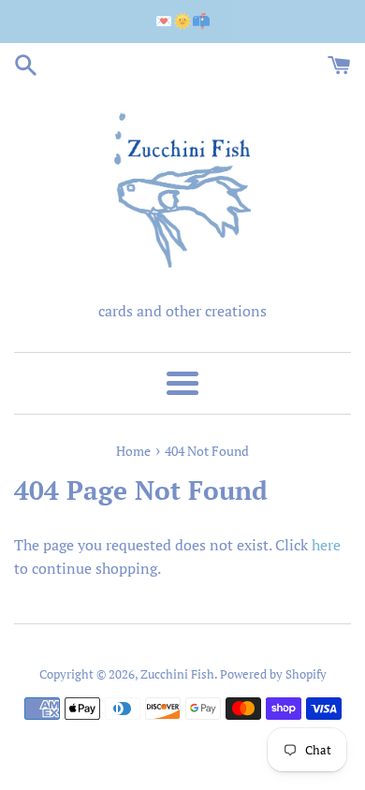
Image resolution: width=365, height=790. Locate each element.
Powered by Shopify (273, 674)
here (326, 544)
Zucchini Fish (177, 674)
